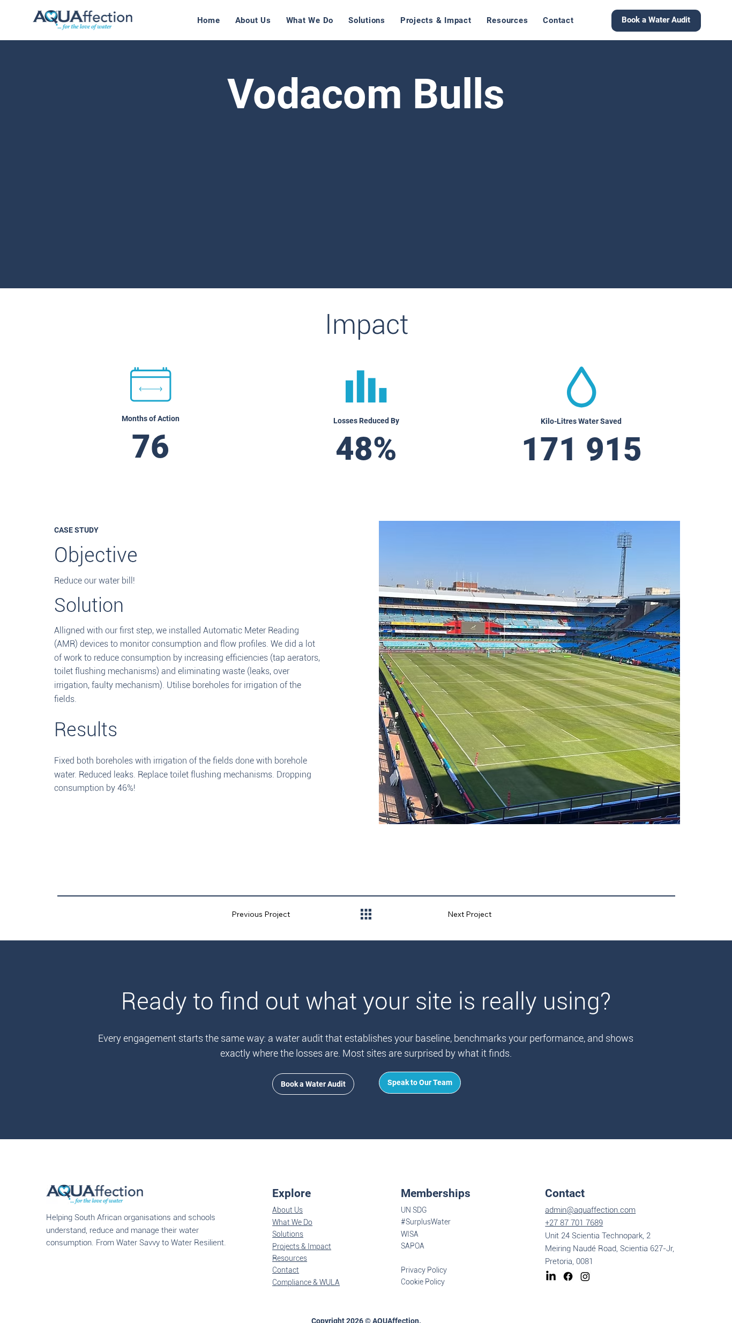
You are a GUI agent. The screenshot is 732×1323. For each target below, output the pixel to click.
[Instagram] (585, 1276)
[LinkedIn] (551, 1276)
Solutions (287, 1234)
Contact (285, 1270)
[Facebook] (568, 1276)
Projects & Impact (301, 1246)
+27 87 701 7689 (574, 1223)
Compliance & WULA (306, 1282)
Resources (289, 1258)
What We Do (292, 1222)
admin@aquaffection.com (590, 1210)
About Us (287, 1210)
